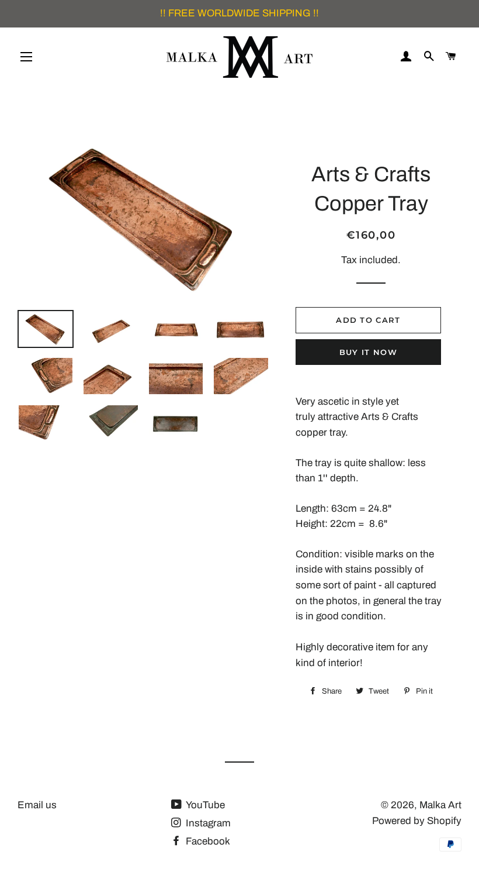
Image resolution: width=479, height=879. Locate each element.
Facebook (206, 841)
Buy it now (368, 352)
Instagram (207, 823)
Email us (37, 805)
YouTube (204, 805)
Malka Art (440, 805)
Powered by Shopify (416, 820)
